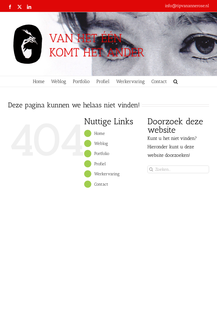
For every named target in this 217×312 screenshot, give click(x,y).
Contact (101, 184)
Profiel (100, 163)
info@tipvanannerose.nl (187, 5)
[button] (175, 81)
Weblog (101, 143)
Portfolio (101, 153)
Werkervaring (107, 173)
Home (99, 133)
